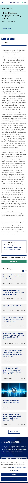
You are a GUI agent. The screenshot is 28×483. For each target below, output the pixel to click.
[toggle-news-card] (23, 271)
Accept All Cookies (14, 479)
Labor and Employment (9, 245)
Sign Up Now (14, 261)
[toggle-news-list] (26, 271)
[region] (14, 470)
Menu (25, 2)
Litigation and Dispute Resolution (12, 249)
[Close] (26, 460)
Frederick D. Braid (6, 28)
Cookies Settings (14, 470)
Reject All (14, 474)
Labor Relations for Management (12, 247)
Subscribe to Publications (14, 458)
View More (13, 431)
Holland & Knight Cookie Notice (18, 467)
